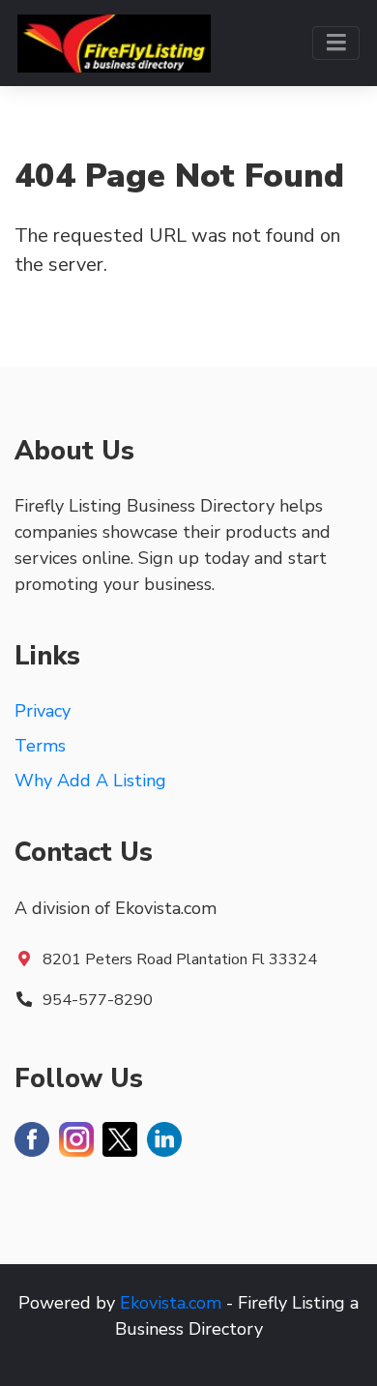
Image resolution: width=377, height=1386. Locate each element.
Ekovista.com (170, 1302)
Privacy (42, 710)
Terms (40, 745)
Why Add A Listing (90, 780)
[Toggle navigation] (336, 43)
